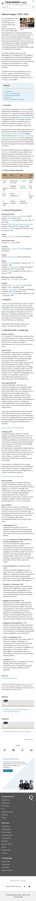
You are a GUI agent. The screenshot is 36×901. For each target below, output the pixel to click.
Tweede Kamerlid (6, 832)
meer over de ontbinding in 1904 (13, 476)
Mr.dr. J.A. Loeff (12, 236)
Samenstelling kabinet (13, 95)
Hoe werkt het (5, 800)
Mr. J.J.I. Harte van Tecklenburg (17, 249)
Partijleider (5, 841)
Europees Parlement (7, 870)
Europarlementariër (7, 835)
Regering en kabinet (7, 812)
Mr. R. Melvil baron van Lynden (17, 216)
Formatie (8, 91)
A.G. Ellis (12, 220)
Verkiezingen (7, 858)
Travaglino (19, 134)
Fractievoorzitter (6, 838)
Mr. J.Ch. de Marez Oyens (15, 279)
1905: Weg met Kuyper (10, 678)
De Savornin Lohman (23, 136)
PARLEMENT (16, 2)
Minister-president (7, 844)
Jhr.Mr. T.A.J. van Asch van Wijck (17, 285)
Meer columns (28, 739)
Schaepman (6, 134)
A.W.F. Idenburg (12, 293)
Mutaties (8, 97)
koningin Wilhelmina (25, 117)
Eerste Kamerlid (6, 829)
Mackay (25, 123)
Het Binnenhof (8, 796)
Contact (23, 881)
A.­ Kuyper (23, 181)
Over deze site (14, 881)
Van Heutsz (18, 501)
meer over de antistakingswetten (13, 428)
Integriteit (4, 853)
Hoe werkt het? (6, 826)
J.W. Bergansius (12, 257)
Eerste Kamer (5, 806)
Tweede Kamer (6, 803)
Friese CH (16, 138)
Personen (5, 823)
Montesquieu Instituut (21, 4)
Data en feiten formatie (13, 93)
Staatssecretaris (6, 850)
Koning (4, 818)
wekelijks (13, 764)
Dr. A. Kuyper (12, 243)
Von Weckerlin (6, 310)
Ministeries (5, 815)
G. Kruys (10, 263)
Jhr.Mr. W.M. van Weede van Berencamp (20, 224)
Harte (12, 134)
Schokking (9, 138)
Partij (3, 809)
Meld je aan (7, 770)
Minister (4, 847)
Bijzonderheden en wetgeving (15, 99)
